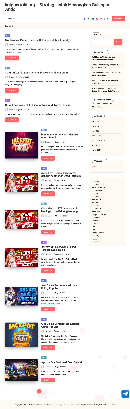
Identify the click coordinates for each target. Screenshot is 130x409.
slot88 (94, 230)
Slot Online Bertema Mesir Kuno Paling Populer (59, 287)
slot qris (95, 239)
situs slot (95, 205)
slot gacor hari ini (99, 214)
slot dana (96, 221)
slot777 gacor (98, 233)
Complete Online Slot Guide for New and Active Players (37, 105)
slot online (96, 217)
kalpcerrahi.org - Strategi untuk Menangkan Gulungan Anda (57, 7)
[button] (118, 18)
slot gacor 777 (98, 184)
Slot (7, 36)
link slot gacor (97, 236)
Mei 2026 (95, 126)
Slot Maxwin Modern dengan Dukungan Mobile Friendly (37, 40)
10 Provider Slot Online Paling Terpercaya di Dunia (58, 248)
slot (93, 227)
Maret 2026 (96, 136)
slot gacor (96, 196)
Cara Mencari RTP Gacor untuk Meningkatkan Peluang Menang (59, 210)
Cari (96, 34)
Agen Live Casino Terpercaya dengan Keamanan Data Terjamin (61, 174)
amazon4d (96, 199)
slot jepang (96, 181)
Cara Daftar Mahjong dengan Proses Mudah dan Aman (37, 72)
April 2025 (96, 145)
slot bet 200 (97, 208)
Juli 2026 (95, 121)
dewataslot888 (98, 187)
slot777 (95, 193)
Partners (97, 242)
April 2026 (96, 131)
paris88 (95, 202)
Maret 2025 (96, 150)
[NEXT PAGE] (50, 391)
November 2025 (98, 140)
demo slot (96, 211)
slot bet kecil (97, 190)
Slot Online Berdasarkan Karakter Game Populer (60, 325)
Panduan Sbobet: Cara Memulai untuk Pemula (60, 136)
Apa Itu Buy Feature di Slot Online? (61, 362)
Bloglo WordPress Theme (106, 405)
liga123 (95, 223)
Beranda (8, 26)
